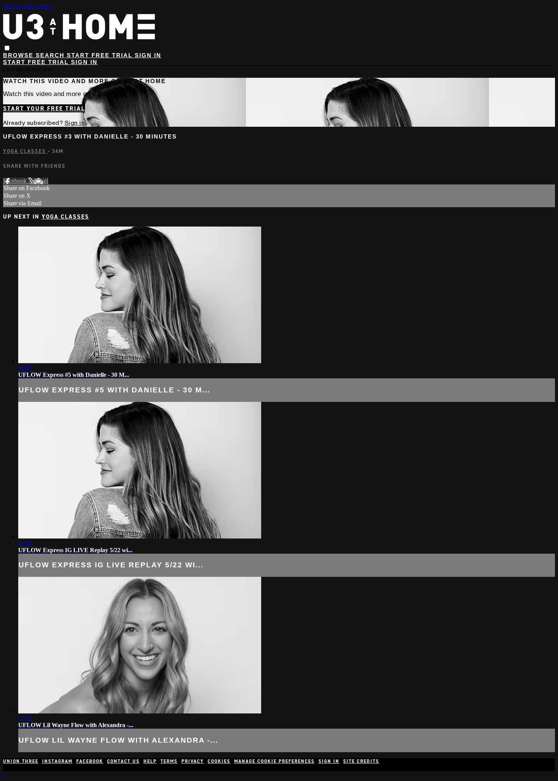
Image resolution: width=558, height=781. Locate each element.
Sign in (148, 55)
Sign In (84, 62)
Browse (19, 55)
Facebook (15, 181)
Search (51, 55)
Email (41, 181)
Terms (169, 761)
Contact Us (123, 761)
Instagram (57, 761)
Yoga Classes (25, 151)
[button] (7, 48)
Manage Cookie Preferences (274, 761)
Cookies (219, 761)
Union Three (20, 761)
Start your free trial (44, 108)
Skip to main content (27, 6)
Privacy (192, 761)
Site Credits (361, 761)
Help (150, 761)
